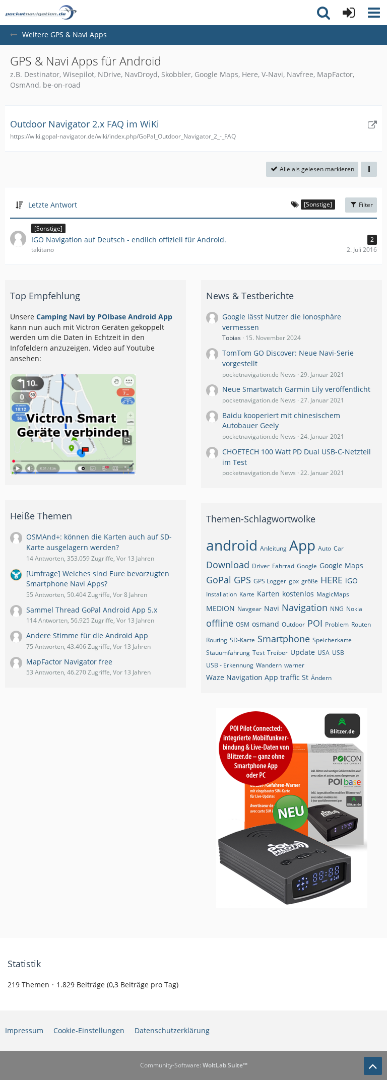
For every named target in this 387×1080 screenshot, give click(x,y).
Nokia (354, 608)
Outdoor (293, 624)
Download (227, 565)
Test (258, 652)
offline (219, 623)
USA (323, 652)
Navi (271, 608)
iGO (351, 580)
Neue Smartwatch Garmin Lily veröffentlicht (296, 389)
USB (338, 652)
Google (307, 566)
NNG (337, 608)
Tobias (231, 337)
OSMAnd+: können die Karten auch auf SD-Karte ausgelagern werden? (99, 542)
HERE (331, 580)
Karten (268, 593)
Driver (261, 566)
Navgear (249, 608)
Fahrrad (283, 566)
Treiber (277, 652)
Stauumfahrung (228, 652)
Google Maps (341, 565)
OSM (242, 624)
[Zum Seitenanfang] (373, 1066)
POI (314, 623)
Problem (337, 624)
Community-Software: (193, 1065)
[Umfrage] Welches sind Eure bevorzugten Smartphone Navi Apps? (97, 579)
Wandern (269, 665)
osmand (265, 624)
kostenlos (298, 593)
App (302, 545)
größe (309, 581)
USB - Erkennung (229, 665)
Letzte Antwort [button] (52, 205)
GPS (242, 580)
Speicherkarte (332, 640)
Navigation (305, 607)
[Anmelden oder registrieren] (349, 13)
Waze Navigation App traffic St (257, 677)
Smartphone (283, 639)
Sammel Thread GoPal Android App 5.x (91, 610)
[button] (374, 13)
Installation (221, 594)
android (231, 545)
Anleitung (273, 548)
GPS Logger (269, 581)
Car (339, 548)
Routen (361, 624)
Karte (246, 594)
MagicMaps (332, 594)
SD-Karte (242, 640)
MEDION (220, 608)
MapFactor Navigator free (69, 661)
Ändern (321, 677)
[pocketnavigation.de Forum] (41, 13)
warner (294, 665)
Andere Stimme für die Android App (87, 635)
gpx (294, 581)
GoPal (218, 580)
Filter (365, 204)
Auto (324, 548)
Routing (216, 640)
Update (302, 652)
